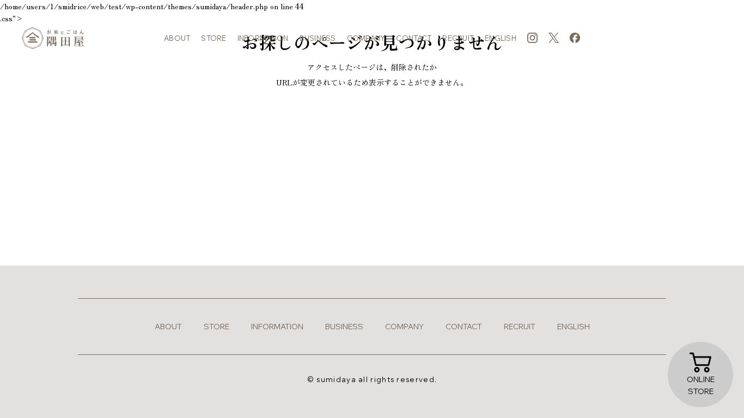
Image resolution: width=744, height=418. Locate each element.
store (213, 38)
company (366, 38)
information (263, 38)
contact (413, 38)
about (177, 38)
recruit (458, 38)
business (318, 38)
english (500, 38)
